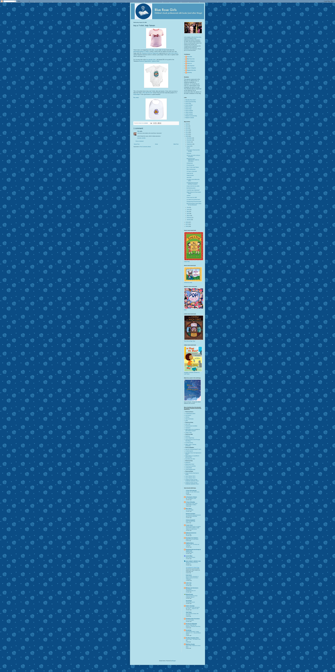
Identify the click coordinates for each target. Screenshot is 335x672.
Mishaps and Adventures (192, 588)
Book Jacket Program (190, 557)
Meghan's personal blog (191, 115)
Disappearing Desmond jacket (194, 201)
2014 (187, 126)
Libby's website (189, 112)
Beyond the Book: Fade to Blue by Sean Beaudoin (194, 204)
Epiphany (187, 436)
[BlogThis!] (155, 123)
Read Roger (189, 600)
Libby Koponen (190, 65)
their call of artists (173, 53)
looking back (190, 163)
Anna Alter (189, 56)
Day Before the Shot (190, 459)
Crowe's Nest (189, 525)
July (188, 207)
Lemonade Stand (189, 552)
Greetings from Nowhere (192, 538)
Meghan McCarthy (191, 70)
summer (189, 195)
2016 (187, 124)
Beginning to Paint (189, 464)
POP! (185, 310)
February (189, 217)
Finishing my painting (190, 466)
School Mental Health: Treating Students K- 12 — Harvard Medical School (193, 633)
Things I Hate (188, 432)
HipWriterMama (190, 543)
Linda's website (189, 114)
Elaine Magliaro (191, 61)
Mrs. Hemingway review (191, 498)
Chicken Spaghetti (190, 520)
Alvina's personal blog (190, 101)
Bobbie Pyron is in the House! (192, 539)
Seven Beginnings (189, 437)
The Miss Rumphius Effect (192, 638)
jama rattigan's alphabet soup (193, 561)
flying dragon (136, 94)
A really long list (189, 451)
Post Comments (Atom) (145, 146)
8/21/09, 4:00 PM (141, 138)
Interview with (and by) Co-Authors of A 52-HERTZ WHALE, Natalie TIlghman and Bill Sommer (193, 528)
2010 (187, 134)
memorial (189, 153)
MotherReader (189, 594)
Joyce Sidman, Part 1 (190, 476)
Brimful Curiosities (190, 513)
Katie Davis (189, 575)
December (189, 138)
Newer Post (136, 144)
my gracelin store (151, 59)
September (189, 144)
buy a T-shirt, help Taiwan (193, 167)
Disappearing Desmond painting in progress (192, 183)
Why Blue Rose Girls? (190, 99)
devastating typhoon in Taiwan (141, 51)
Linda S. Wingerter (191, 68)
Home (156, 144)
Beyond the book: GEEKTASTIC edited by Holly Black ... (193, 160)
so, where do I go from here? (193, 199)
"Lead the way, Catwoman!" (193, 190)
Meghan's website (189, 117)
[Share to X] (157, 123)
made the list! (190, 173)
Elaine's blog (188, 107)
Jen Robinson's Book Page (192, 567)
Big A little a (189, 508)
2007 (187, 224)
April (188, 213)
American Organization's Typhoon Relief (149, 61)
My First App (188, 534)
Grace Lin (189, 63)
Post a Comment (140, 141)
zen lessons (188, 415)
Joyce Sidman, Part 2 (190, 478)
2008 (187, 222)
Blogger (174, 660)
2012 (187, 130)
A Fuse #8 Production (191, 490)
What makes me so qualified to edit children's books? (192, 430)
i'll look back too (190, 165)
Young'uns (187, 427)
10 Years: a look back (192, 171)
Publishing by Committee (191, 426)
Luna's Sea (188, 583)
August (188, 146)
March (188, 215)
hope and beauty (189, 418)
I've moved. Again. (190, 509)
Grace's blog (188, 108)
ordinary (187, 417)
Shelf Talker (189, 612)
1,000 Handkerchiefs (190, 469)
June (188, 209)
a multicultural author (190, 413)
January (189, 219)
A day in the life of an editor (193, 186)
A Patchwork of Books (191, 497)
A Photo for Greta (188, 282)
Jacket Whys (189, 556)
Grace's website (189, 110)
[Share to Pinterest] (160, 123)
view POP (189, 177)
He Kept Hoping (189, 442)
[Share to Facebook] (159, 123)
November (189, 140)
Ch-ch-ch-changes (190, 620)
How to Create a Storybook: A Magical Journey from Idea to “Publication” (192, 578)
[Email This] (154, 123)
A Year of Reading (190, 502)
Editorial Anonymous (191, 533)
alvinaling (189, 72)
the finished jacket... (191, 188)
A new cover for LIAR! (192, 197)
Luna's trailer (188, 584)
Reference (187, 462)
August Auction (190, 175)
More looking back (191, 169)
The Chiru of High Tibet (189, 341)
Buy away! (136, 97)
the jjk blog (188, 630)
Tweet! (188, 148)
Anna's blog (188, 103)
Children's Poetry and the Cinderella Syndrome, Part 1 (192, 480)
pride (186, 420)
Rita (138, 131)
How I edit (187, 424)
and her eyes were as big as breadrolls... (193, 156)
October (189, 142)
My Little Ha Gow (147, 92)
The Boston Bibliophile (191, 623)
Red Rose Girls (197, 37)
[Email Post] (151, 123)
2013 (187, 128)
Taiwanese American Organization (150, 53)
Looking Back (188, 467)
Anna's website (189, 105)
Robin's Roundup (190, 606)
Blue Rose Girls (191, 59)
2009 (187, 136)
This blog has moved (190, 602)
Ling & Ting (186, 261)
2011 (187, 132)
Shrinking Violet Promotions (193, 618)
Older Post (175, 144)
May (188, 211)
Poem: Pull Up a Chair (190, 521)
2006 (187, 226)
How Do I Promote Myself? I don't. (193, 449)
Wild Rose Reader (190, 644)
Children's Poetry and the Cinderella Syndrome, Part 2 (192, 483)
